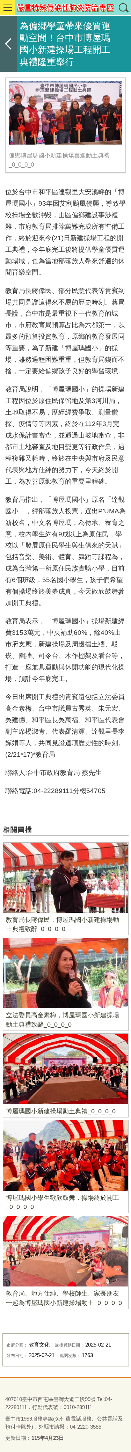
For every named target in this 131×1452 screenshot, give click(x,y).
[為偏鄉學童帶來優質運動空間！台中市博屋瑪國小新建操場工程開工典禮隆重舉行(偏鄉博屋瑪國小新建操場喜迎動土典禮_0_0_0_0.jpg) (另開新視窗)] (65, 113)
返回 (8, 44)
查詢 (123, 7)
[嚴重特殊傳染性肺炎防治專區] (65, 7)
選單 (7, 7)
